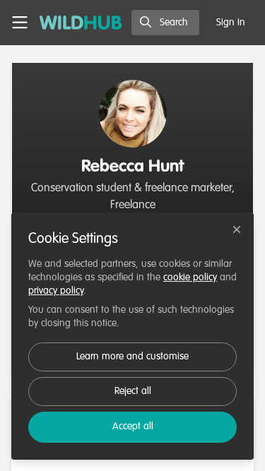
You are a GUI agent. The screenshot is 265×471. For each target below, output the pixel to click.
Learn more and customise (132, 357)
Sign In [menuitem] (230, 23)
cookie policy (190, 277)
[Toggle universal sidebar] (20, 22)
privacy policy (55, 291)
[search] (165, 22)
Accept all (132, 426)
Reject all (132, 391)
